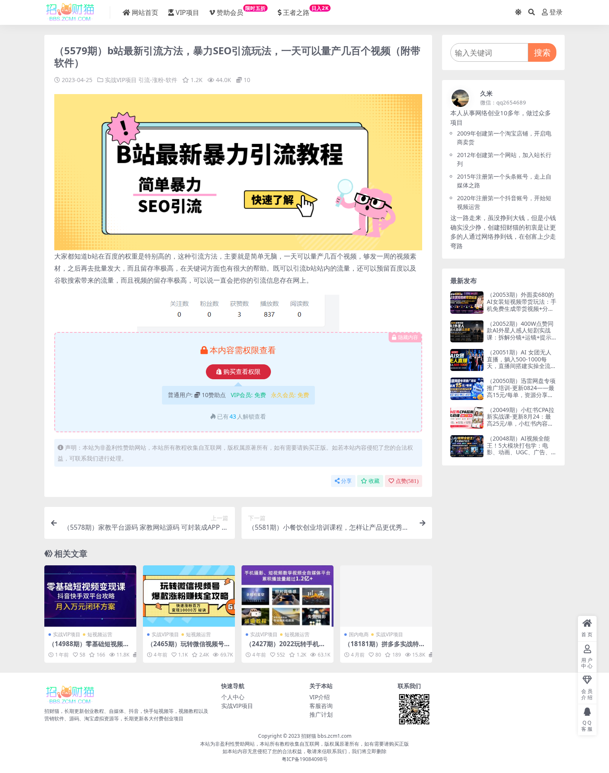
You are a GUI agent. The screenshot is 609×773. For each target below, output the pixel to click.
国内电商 (359, 634)
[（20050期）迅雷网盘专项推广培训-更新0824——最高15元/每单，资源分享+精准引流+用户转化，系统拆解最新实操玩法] (466, 389)
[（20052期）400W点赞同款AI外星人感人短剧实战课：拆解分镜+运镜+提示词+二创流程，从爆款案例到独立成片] (466, 331)
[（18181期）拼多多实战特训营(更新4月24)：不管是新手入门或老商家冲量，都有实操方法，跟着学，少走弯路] (386, 596)
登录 (556, 12)
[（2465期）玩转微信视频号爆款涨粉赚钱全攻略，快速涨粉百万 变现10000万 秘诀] (189, 596)
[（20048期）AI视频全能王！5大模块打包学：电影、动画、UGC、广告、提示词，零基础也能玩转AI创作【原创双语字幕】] (466, 446)
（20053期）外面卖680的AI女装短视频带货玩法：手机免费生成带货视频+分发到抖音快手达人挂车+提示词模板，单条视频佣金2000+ (521, 312)
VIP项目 (187, 12)
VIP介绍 (319, 697)
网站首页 (145, 12)
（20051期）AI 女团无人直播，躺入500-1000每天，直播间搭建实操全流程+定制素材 (521, 362)
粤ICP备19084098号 (305, 759)
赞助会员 (241, 11)
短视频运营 (99, 634)
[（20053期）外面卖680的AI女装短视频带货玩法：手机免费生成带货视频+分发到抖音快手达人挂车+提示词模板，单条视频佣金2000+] (466, 302)
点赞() (407, 481)
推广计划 (321, 714)
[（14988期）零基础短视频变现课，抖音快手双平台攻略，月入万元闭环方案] (90, 596)
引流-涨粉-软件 (157, 80)
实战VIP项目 (121, 80)
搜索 (542, 52)
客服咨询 (321, 706)
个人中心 (232, 697)
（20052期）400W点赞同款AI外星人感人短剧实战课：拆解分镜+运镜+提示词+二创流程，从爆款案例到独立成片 (520, 337)
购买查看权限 (242, 371)
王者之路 (306, 11)
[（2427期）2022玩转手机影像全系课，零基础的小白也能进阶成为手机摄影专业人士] (288, 596)
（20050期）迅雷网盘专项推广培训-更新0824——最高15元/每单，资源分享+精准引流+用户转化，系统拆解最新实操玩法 (521, 394)
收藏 (374, 481)
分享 (346, 481)
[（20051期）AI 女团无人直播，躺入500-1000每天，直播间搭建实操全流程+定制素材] (466, 360)
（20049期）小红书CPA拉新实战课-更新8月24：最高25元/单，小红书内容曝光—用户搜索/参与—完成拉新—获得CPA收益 (520, 423)
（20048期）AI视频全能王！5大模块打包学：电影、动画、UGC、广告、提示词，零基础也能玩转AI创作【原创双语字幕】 (521, 452)
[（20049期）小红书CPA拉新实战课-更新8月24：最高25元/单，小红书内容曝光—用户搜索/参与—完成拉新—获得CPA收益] (466, 418)
